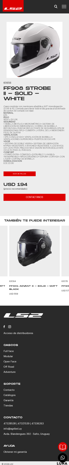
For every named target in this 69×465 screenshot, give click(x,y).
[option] (34, 50)
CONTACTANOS (34, 197)
